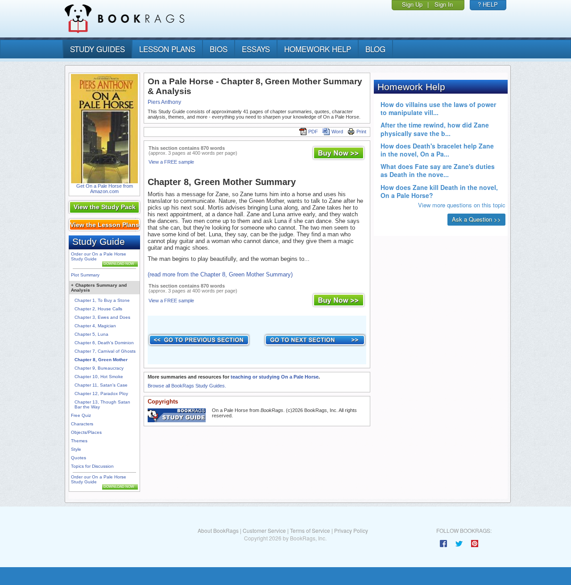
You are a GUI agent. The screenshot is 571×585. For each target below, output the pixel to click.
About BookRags (218, 530)
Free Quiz (81, 415)
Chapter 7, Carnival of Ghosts (105, 351)
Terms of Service (310, 530)
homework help (317, 48)
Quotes (78, 457)
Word (337, 131)
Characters (82, 423)
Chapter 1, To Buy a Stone (102, 300)
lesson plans (167, 48)
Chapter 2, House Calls (98, 308)
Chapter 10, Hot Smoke (98, 376)
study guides (97, 48)
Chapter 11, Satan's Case (101, 385)
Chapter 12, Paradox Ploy (101, 393)
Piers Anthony (164, 102)
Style (76, 449)
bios (219, 48)
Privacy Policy (351, 530)
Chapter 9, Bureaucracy (99, 368)
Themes (79, 440)
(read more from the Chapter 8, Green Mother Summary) (220, 274)
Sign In (443, 4)
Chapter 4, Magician (95, 325)
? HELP (488, 4)
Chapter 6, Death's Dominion (104, 342)
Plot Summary (85, 274)
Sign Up (412, 4)
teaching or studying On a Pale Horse (275, 376)
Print (361, 131)
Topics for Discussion (92, 466)
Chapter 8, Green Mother (101, 359)
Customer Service (264, 530)
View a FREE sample (171, 162)
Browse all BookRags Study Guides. (187, 385)
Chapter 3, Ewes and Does (102, 317)
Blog (375, 48)
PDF (313, 131)
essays (256, 48)
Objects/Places (86, 432)
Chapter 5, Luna (91, 334)
